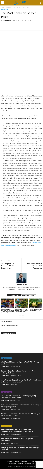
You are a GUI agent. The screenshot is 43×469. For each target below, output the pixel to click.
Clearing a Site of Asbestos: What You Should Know (8, 266)
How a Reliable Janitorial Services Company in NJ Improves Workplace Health (18, 397)
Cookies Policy (25, 461)
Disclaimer (33, 461)
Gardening (8, 7)
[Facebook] (3, 25)
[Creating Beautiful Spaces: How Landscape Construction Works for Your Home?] (7, 303)
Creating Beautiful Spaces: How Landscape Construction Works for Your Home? (7, 311)
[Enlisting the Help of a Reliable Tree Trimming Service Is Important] (21, 303)
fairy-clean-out (5, 400)
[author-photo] (21, 278)
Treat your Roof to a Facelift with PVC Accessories (34, 266)
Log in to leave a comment (9, 325)
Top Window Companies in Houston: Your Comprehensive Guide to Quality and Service (17, 431)
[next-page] (23, 316)
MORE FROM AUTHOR (28, 295)
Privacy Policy (12, 463)
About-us (20, 463)
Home (2, 7)
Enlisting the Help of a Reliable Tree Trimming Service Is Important (21, 310)
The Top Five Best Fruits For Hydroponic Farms (35, 309)
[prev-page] (20, 316)
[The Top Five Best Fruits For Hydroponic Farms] (35, 303)
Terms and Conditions (13, 461)
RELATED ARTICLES (14, 295)
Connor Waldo (7, 20)
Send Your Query (29, 463)
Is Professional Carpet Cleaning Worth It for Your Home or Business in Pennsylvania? (21, 381)
